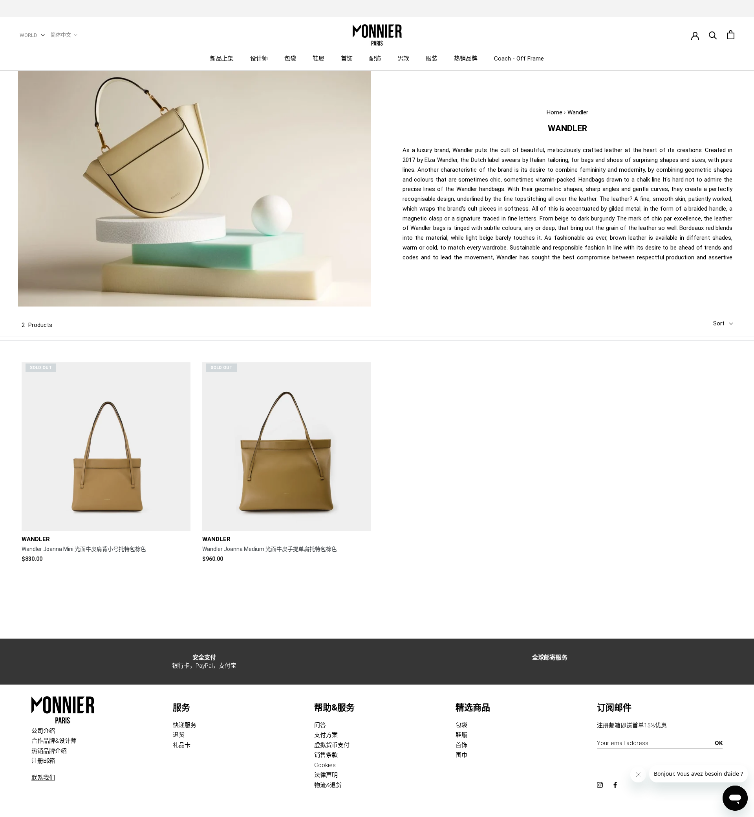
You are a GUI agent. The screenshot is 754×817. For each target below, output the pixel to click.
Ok (719, 743)
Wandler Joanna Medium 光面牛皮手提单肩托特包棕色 (269, 549)
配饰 (375, 58)
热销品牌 (466, 58)
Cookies (325, 765)
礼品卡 (181, 745)
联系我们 (43, 777)
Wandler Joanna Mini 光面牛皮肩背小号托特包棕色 (84, 549)
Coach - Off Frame (519, 58)
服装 (431, 58)
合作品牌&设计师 (54, 740)
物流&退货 (328, 785)
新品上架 (222, 58)
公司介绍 (43, 730)
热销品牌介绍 (49, 751)
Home (554, 112)
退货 (179, 734)
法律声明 (326, 774)
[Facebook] (615, 784)
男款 (403, 58)
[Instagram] (600, 784)
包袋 (290, 58)
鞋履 (318, 58)
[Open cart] (730, 34)
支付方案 (326, 734)
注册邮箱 (43, 760)
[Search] (713, 35)
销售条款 (326, 754)
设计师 (259, 58)
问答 (320, 725)
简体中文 (61, 35)
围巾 (461, 754)
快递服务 (184, 725)
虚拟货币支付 (332, 745)
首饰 (347, 58)
